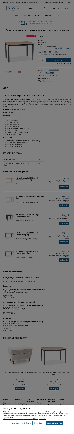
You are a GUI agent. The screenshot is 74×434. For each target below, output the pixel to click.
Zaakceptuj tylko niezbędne (21, 423)
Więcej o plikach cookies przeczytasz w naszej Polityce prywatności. (24, 419)
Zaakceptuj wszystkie (54, 423)
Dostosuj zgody (39, 423)
